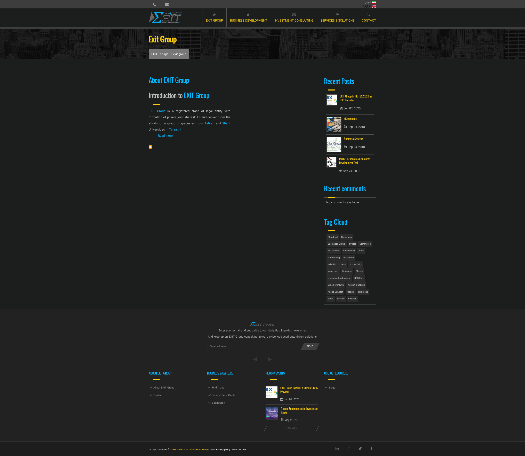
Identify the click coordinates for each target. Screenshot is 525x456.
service (341, 299)
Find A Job (218, 388)
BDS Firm (359, 278)
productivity (356, 264)
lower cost (333, 271)
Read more (165, 136)
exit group (363, 292)
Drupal (352, 244)
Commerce (365, 244)
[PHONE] (154, 4)
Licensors (347, 271)
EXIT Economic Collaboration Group (189, 449)
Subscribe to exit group (150, 147)
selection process (337, 264)
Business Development (248, 20)
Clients (359, 271)
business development (339, 278)
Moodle (350, 292)
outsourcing (334, 258)
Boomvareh (218, 403)
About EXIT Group (163, 388)
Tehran (209, 123)
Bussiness (346, 237)
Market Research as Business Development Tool (354, 161)
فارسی (368, 2)
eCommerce (350, 119)
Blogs (332, 388)
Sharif (226, 123)
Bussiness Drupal (337, 244)
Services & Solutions (338, 20)
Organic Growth (336, 285)
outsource (349, 258)
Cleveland (333, 237)
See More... (292, 428)
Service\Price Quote (223, 395)
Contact (369, 20)
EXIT (154, 54)
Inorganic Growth (356, 285)
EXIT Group (214, 20)
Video (361, 251)
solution (352, 299)
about (330, 299)
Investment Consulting (293, 20)
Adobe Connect (335, 292)
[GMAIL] (167, 4)
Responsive (349, 251)
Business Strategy (353, 139)
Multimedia (333, 251)
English (367, 6)
